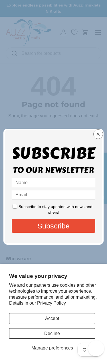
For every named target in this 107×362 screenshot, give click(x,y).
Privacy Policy (51, 303)
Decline (52, 333)
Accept (52, 318)
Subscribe (53, 226)
